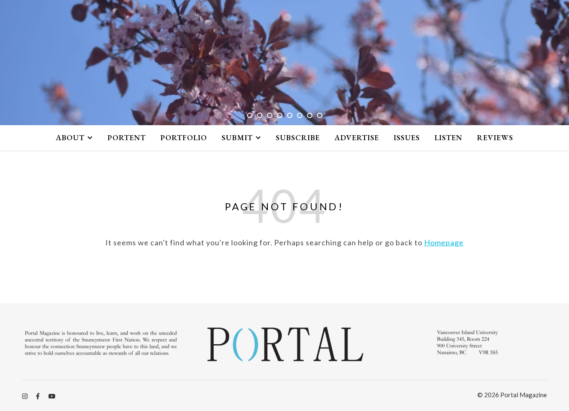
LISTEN (448, 137)
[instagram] (25, 396)
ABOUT (70, 137)
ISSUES (407, 137)
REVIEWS (495, 137)
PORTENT (126, 137)
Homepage (444, 242)
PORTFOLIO (183, 137)
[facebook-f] (38, 396)
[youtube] (51, 396)
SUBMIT (237, 137)
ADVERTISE (356, 137)
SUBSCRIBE (298, 137)
